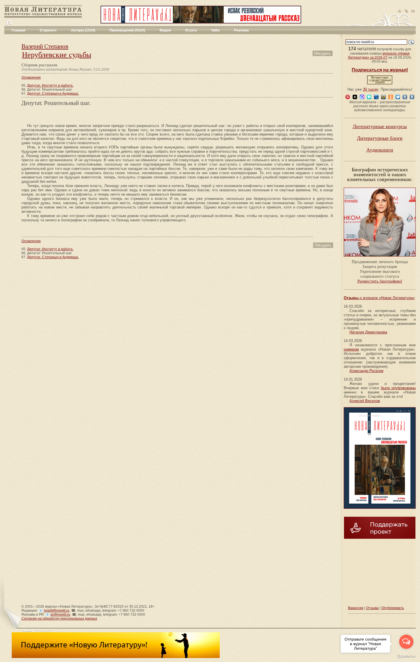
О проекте (48, 30)
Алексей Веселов (364, 401)
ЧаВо (215, 30)
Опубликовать (392, 608)
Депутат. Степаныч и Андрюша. (53, 94)
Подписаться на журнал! (380, 69)
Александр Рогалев (366, 371)
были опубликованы (398, 388)
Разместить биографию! (379, 281)
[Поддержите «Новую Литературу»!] (116, 657)
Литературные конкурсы (380, 126)
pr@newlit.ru (60, 615)
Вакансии (355, 608)
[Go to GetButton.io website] (406, 656)
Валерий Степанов (44, 46)
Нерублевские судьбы (56, 55)
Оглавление (31, 77)
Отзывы (372, 608)
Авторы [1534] (83, 30)
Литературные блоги (380, 138)
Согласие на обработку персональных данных (59, 619)
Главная (18, 30)
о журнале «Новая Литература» (379, 298)
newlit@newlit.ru (56, 611)
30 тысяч (370, 89)
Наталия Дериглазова (368, 332)
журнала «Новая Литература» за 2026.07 (379, 55)
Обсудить (322, 53)
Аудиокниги (379, 150)
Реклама (241, 30)
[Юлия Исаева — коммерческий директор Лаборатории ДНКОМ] (380, 258)
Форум (165, 30)
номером (351, 349)
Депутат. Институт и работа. (50, 86)
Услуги (191, 30)
